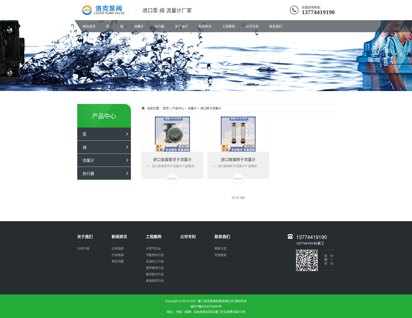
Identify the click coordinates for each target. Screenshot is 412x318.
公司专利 (252, 26)
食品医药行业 (155, 280)
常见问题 (118, 261)
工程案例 (228, 26)
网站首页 (89, 26)
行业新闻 (118, 255)
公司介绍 (83, 248)
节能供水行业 (155, 255)
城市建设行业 (155, 267)
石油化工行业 (155, 261)
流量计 (139, 26)
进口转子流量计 (210, 108)
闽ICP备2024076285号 (206, 306)
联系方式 (221, 248)
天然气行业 (153, 248)
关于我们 (181, 26)
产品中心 (178, 108)
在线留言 (221, 255)
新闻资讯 (204, 26)
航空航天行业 (155, 274)
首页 (166, 108)
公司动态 (118, 248)
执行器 (159, 26)
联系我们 (275, 26)
